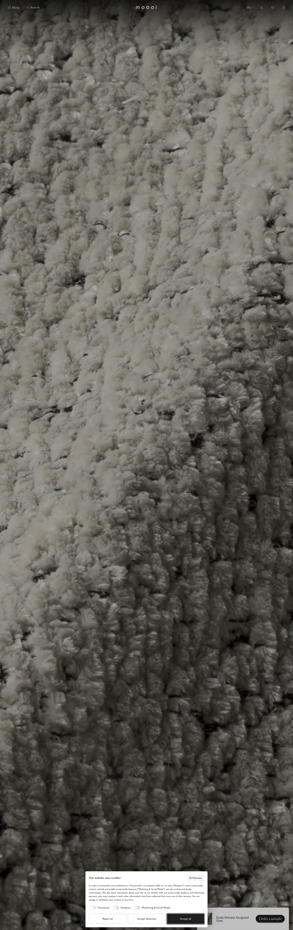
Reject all (108, 918)
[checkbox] (99, 908)
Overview (197, 878)
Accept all (185, 918)
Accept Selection (146, 918)
